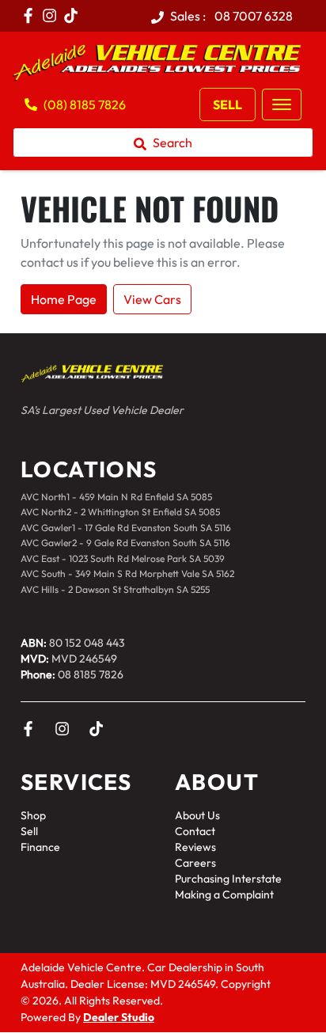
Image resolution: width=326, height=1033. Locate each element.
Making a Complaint (224, 894)
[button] (281, 104)
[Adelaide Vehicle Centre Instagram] (52, 15)
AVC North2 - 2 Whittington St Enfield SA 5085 (120, 512)
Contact (195, 831)
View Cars (152, 299)
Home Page (64, 299)
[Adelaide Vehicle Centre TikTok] (99, 728)
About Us (197, 815)
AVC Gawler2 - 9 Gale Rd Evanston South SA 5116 (125, 543)
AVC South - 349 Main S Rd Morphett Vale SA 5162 (127, 573)
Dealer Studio (118, 1017)
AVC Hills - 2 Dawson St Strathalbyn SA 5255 (115, 589)
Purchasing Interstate (228, 879)
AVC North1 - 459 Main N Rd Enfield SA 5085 (116, 497)
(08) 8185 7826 (85, 104)
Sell (227, 104)
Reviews (195, 847)
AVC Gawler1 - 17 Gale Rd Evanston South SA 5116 (126, 528)
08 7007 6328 (252, 16)
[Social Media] (74, 15)
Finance (40, 847)
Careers (195, 863)
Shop (33, 815)
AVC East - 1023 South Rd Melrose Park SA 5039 (123, 558)
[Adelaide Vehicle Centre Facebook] (31, 15)
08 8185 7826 (90, 674)
